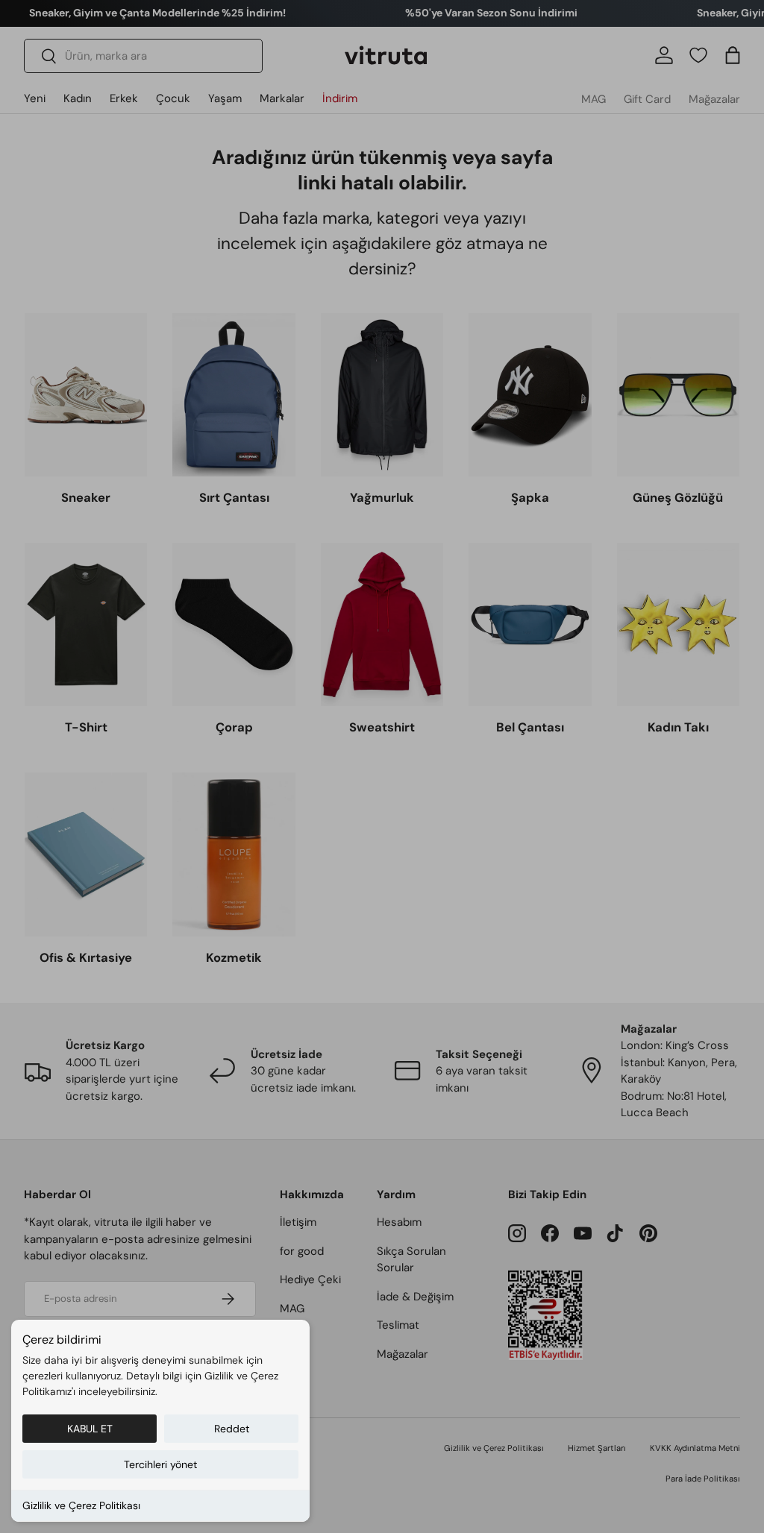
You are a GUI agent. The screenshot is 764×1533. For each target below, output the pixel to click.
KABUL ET (90, 1428)
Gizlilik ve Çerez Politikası (81, 1505)
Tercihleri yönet (160, 1464)
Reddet (231, 1428)
